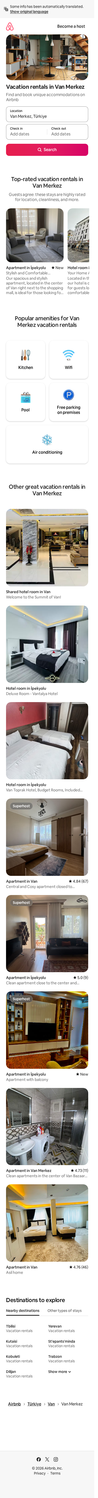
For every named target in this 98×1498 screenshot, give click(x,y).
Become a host (71, 26)
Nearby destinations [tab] (22, 1310)
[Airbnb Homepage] (10, 26)
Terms (55, 1473)
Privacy (39, 1473)
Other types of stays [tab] (64, 1310)
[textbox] (26, 134)
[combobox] (47, 116)
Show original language (29, 11)
